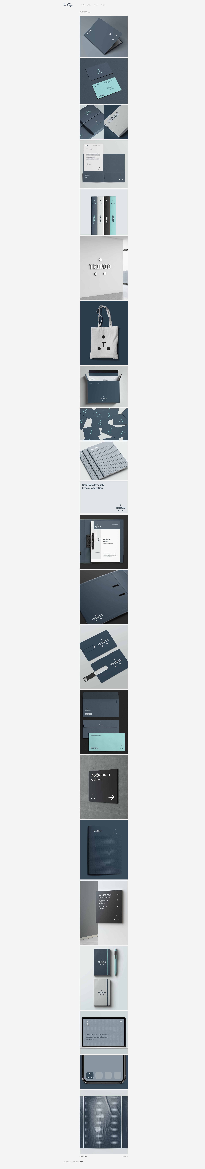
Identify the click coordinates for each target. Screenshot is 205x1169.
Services (96, 5)
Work (82, 5)
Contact (103, 5)
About (88, 5)
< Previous (125, 1156)
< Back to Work (83, 1156)
